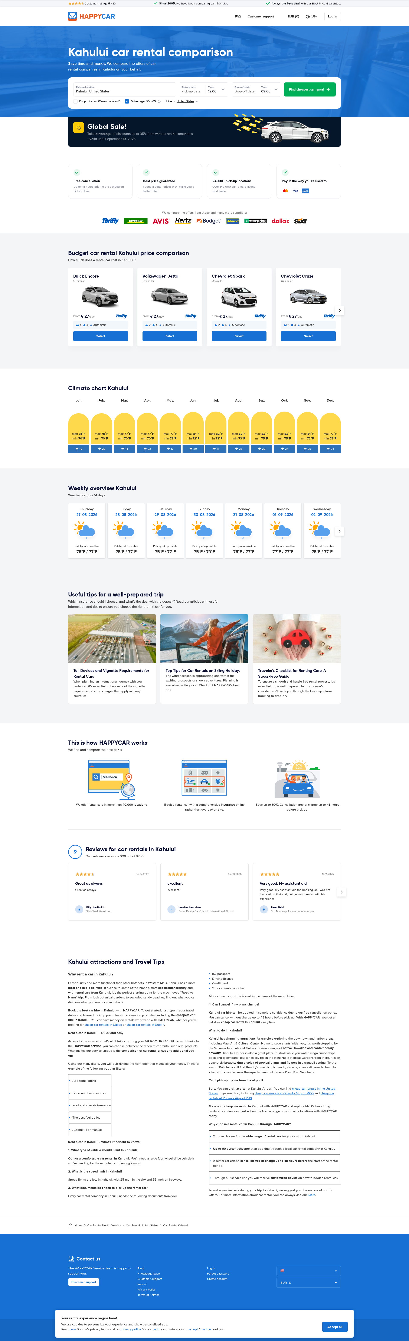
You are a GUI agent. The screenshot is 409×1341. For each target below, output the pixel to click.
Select (100, 336)
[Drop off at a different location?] (75, 101)
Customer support (261, 16)
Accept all (335, 1326)
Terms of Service (149, 1295)
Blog (141, 1268)
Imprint (142, 1284)
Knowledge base (149, 1273)
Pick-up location (85, 87)
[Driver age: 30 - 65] (127, 101)
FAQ (238, 16)
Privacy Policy (147, 1289)
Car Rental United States (142, 1225)
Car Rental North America (104, 1225)
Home (78, 1225)
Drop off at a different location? (99, 101)
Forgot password (218, 1273)
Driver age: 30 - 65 (143, 101)
